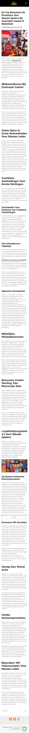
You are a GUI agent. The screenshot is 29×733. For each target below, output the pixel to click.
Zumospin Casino (16, 60)
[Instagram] (14, 719)
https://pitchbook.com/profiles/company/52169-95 (14, 260)
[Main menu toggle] (25, 3)
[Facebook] (10, 719)
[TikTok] (18, 719)
